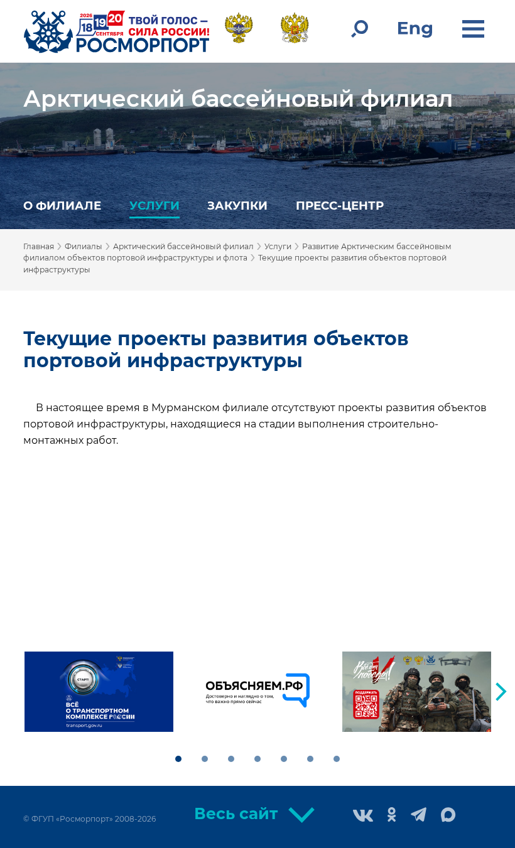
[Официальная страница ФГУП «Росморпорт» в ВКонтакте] (363, 816)
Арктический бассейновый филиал (238, 98)
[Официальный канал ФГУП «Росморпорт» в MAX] (448, 815)
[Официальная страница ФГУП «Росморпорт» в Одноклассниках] (392, 815)
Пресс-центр (340, 205)
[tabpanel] (98, 692)
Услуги (154, 205)
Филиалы (83, 246)
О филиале (62, 205)
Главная (38, 246)
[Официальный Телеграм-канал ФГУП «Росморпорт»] (418, 815)
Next (501, 691)
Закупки (237, 205)
